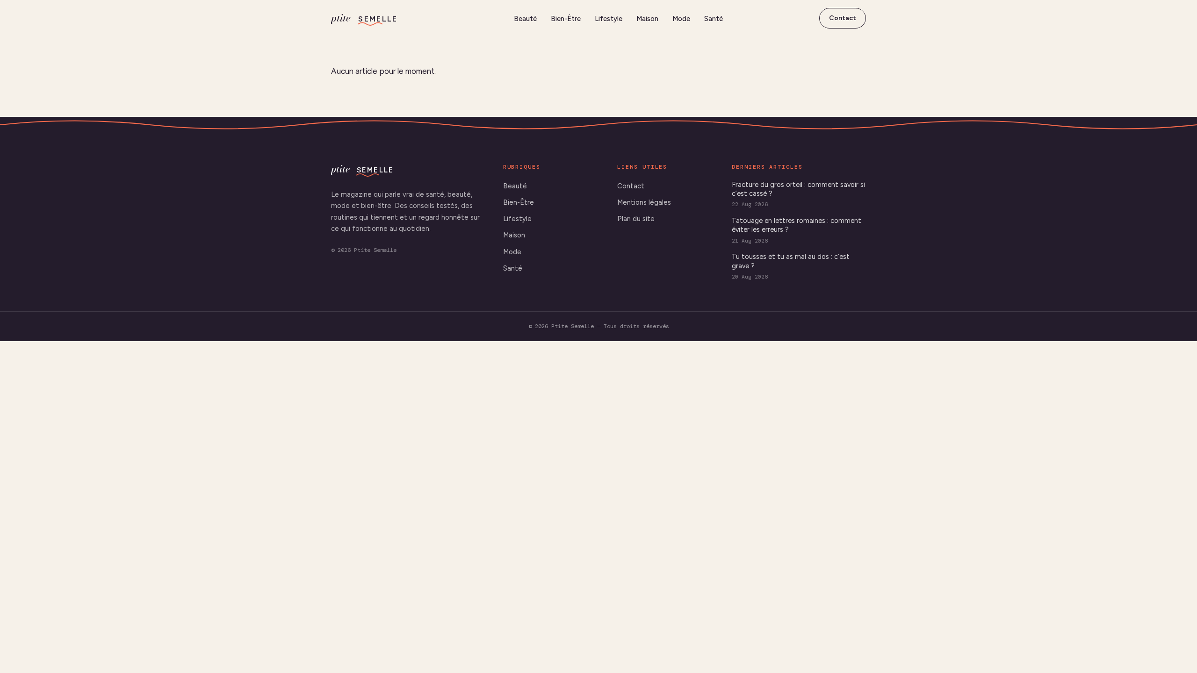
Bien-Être (566, 18)
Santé (713, 18)
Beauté (525, 18)
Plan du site (636, 219)
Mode (681, 18)
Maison (647, 18)
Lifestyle (608, 18)
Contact (842, 18)
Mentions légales (644, 202)
